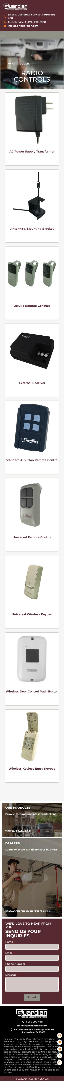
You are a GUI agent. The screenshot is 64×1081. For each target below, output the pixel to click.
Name (9, 942)
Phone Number (15, 964)
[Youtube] (59, 1035)
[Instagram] (59, 1055)
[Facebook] (59, 1049)
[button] (2, 35)
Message (11, 975)
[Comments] (59, 1062)
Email (9, 953)
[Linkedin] (59, 1042)
